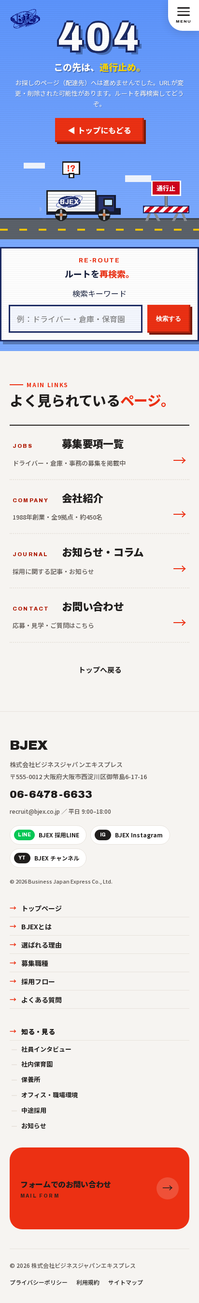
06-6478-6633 (51, 794)
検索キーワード (99, 293)
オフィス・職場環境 (44, 1094)
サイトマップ (125, 1282)
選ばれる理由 (36, 945)
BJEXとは (31, 926)
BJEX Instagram (131, 835)
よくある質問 (36, 999)
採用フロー (32, 981)
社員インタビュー (41, 1049)
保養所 (25, 1079)
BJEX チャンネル (48, 858)
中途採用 (28, 1110)
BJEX (28, 745)
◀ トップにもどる (99, 130)
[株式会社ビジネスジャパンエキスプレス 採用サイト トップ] (25, 15)
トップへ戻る (99, 669)
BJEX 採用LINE (48, 835)
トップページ (36, 908)
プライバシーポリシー (39, 1282)
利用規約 (88, 1282)
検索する (168, 318)
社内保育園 (32, 1063)
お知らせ (28, 1125)
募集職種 (29, 963)
